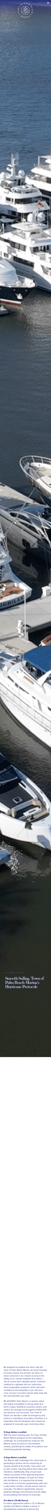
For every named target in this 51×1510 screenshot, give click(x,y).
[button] (48, 3)
